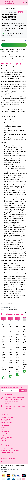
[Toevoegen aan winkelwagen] (3, 377)
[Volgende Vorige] (26, 313)
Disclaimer (15, 469)
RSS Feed (8, 471)
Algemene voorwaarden (7, 417)
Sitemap (3, 471)
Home (2, 8)
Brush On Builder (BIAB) (7, 437)
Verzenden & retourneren (7, 422)
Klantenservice (4, 414)
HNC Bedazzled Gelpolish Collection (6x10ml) (16, 8)
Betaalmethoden (5, 419)
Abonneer (23, 390)
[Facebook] (25, 40)
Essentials (3, 440)
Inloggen (3, 427)
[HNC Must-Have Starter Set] (24, 319)
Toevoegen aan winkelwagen (15, 45)
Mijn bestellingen (5, 429)
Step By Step (4, 442)
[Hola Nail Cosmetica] (9, 2)
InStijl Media (4, 467)
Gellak (2, 435)
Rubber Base (4, 439)
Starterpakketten (5, 434)
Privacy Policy (4, 420)
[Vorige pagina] (23, 313)
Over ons (3, 416)
